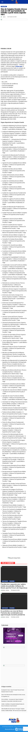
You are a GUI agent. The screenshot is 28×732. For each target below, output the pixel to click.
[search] (25, 2)
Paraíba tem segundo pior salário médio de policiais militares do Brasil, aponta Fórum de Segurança (14, 586)
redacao (7, 590)
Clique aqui (18, 66)
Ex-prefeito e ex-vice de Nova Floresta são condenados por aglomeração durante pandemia (13, 613)
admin (4, 16)
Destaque (5, 581)
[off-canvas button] (2, 2)
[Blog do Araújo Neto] (14, 1)
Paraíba (3, 6)
